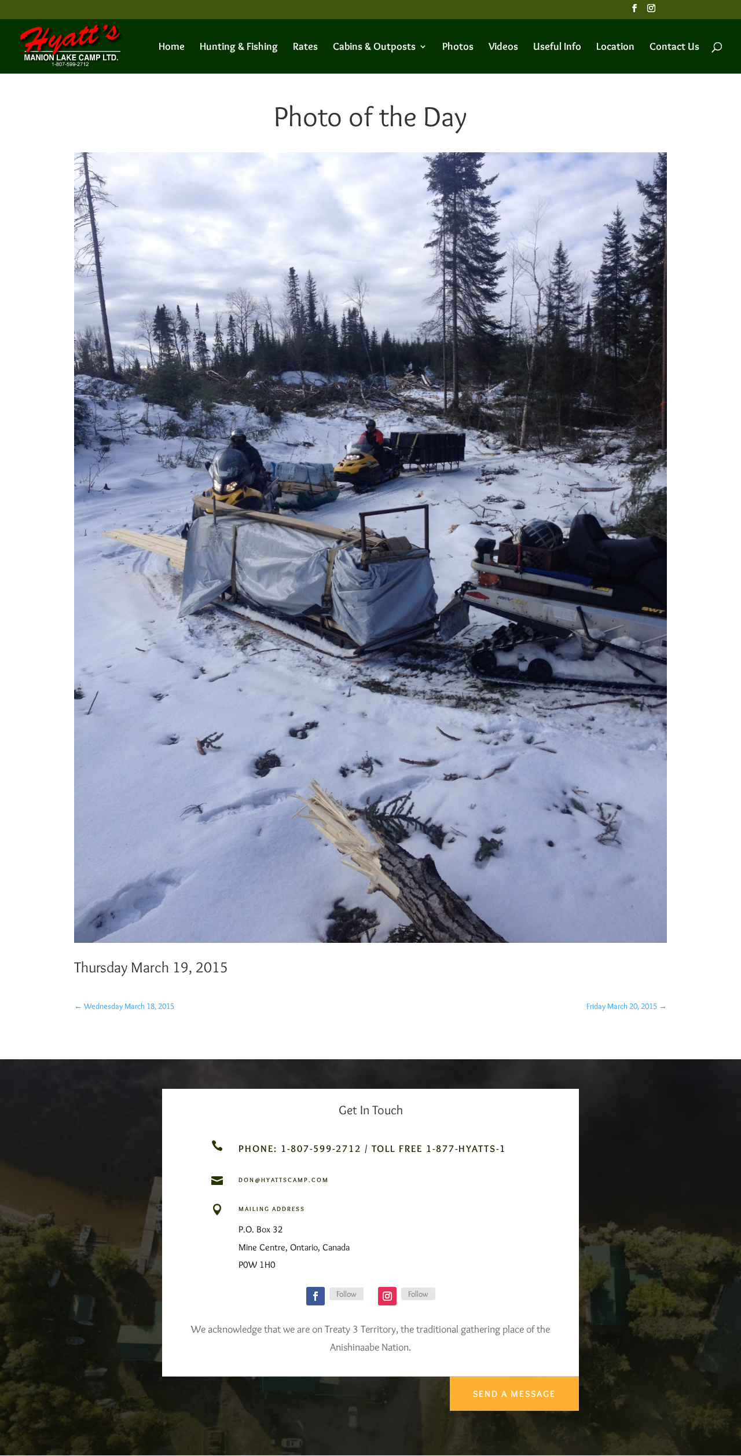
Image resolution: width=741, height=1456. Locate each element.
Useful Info (557, 47)
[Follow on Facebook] (315, 1296)
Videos (503, 47)
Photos (458, 47)
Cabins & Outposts (374, 47)
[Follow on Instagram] (387, 1296)
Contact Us (674, 47)
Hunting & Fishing (239, 47)
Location (615, 47)
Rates (305, 47)
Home (172, 47)
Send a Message (514, 1393)
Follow (346, 1294)
